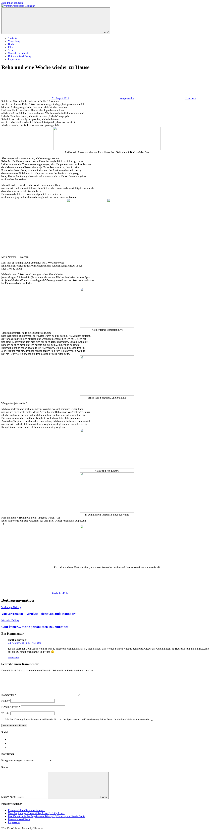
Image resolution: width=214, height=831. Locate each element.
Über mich (190, 98)
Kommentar (8, 694)
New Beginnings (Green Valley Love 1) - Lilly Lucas (36, 813)
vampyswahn (127, 98)
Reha (66, 593)
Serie (10, 50)
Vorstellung (14, 41)
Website (5, 713)
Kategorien (7, 760)
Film (10, 47)
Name (5, 700)
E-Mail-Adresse (10, 707)
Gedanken (57, 593)
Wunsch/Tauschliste (18, 53)
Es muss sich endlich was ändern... (26, 810)
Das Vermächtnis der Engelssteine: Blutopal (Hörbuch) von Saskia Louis (46, 816)
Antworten (13, 657)
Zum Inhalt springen (12, 2)
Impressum (14, 59)
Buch (11, 44)
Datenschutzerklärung (19, 56)
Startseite (13, 38)
